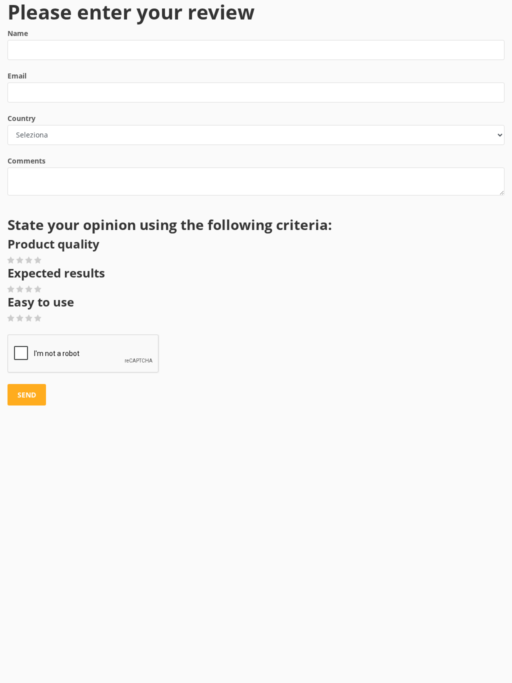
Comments (27, 161)
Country (22, 118)
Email (17, 75)
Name (18, 33)
